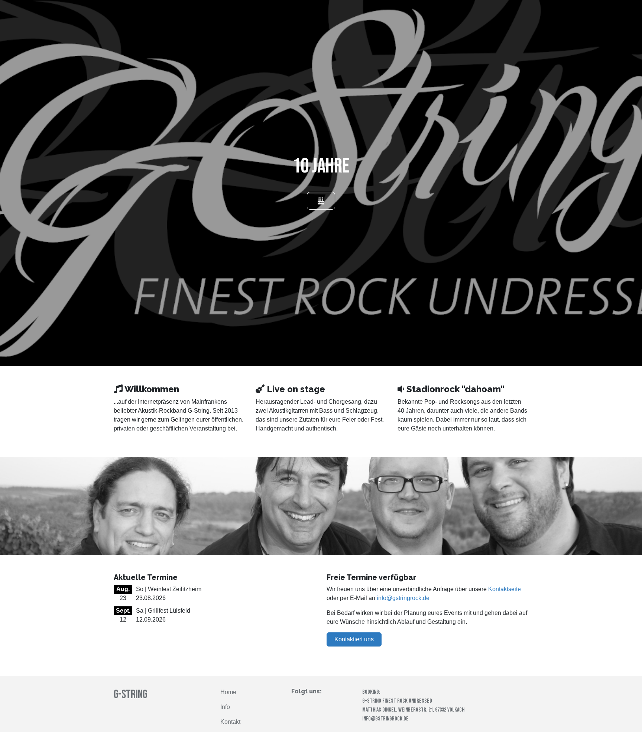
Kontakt (230, 722)
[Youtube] (318, 704)
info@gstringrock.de (403, 598)
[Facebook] (295, 704)
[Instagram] (307, 704)
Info (225, 707)
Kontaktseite (504, 589)
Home (228, 692)
